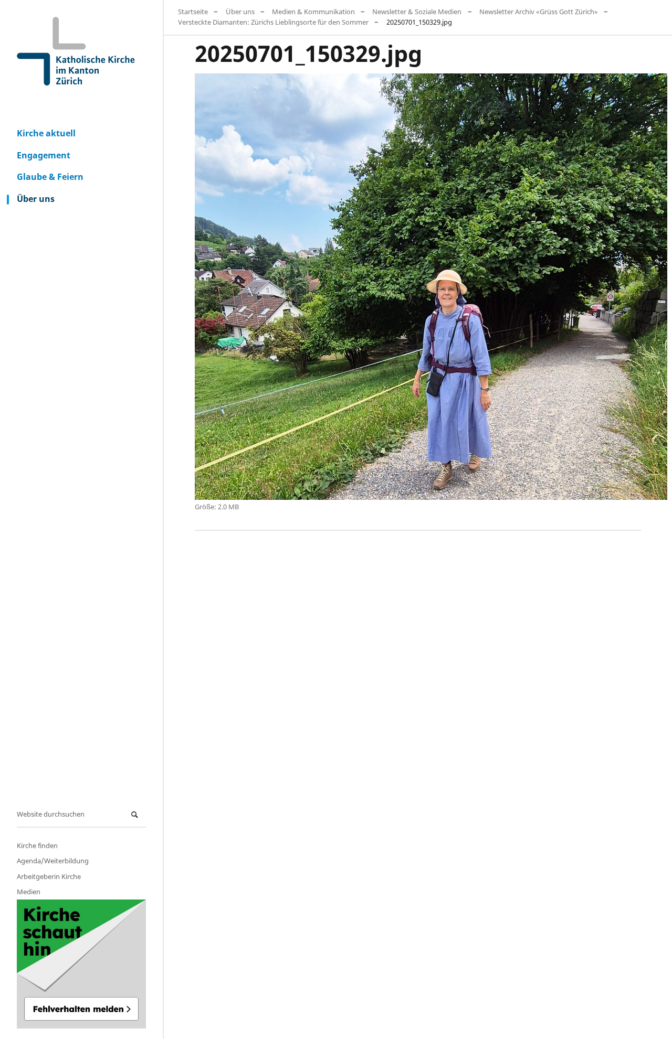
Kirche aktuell (46, 133)
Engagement (43, 155)
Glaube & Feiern (50, 177)
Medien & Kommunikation (313, 11)
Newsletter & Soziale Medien (416, 11)
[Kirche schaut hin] (81, 964)
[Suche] (136, 814)
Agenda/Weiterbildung (53, 860)
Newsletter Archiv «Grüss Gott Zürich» (538, 11)
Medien (28, 891)
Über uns (36, 199)
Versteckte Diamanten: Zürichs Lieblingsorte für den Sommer (273, 22)
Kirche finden (37, 845)
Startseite (193, 11)
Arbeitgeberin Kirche (49, 876)
